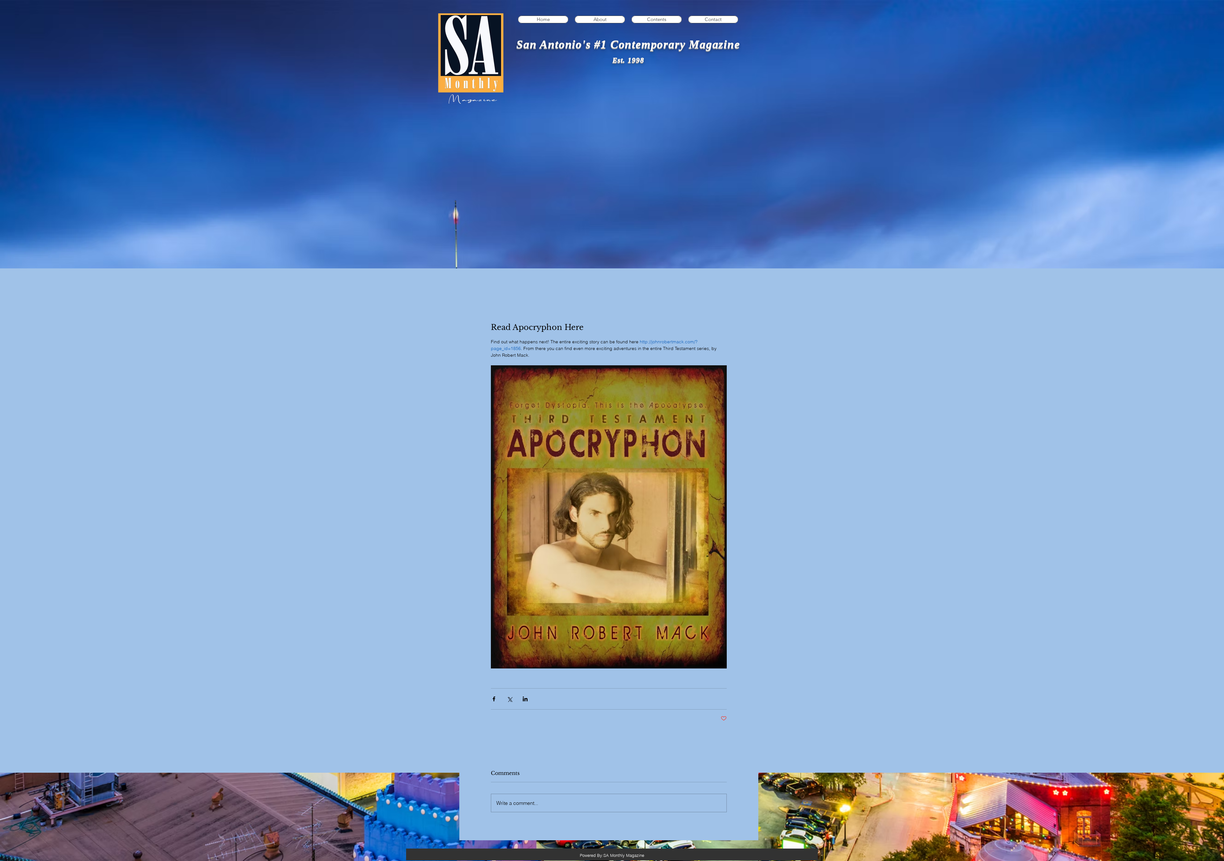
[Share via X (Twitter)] (509, 699)
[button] (656, 19)
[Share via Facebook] (494, 699)
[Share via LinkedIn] (525, 699)
